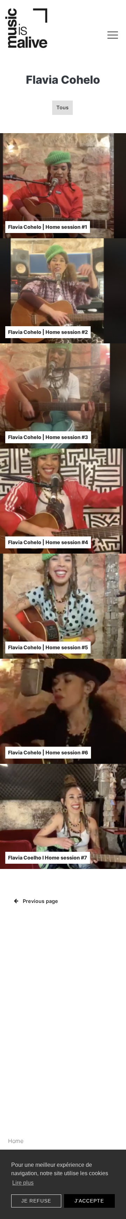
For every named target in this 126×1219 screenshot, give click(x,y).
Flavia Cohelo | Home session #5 (48, 647)
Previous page (40, 901)
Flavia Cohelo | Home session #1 (47, 227)
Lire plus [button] (23, 1183)
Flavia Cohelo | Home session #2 (48, 332)
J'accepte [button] (89, 1201)
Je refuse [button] (36, 1201)
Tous (62, 107)
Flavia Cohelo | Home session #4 (48, 542)
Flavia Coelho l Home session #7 (47, 858)
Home (15, 1140)
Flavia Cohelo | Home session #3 (48, 437)
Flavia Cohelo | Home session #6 (48, 752)
